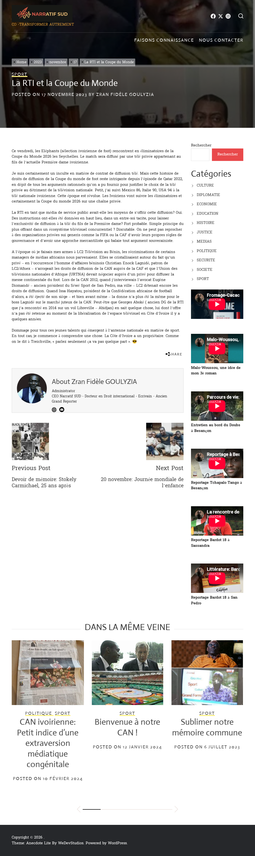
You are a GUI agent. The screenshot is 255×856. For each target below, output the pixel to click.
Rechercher (201, 145)
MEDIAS (204, 241)
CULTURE (205, 185)
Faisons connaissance (164, 40)
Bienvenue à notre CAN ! (127, 727)
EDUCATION (207, 213)
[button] (79, 810)
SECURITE (206, 260)
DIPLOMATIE (208, 195)
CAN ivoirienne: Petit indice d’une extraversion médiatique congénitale (47, 743)
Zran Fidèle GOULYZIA (125, 94)
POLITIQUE (207, 251)
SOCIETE (204, 269)
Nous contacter (221, 40)
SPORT (203, 279)
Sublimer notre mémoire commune (207, 727)
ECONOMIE (207, 204)
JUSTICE (204, 232)
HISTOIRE (205, 222)
